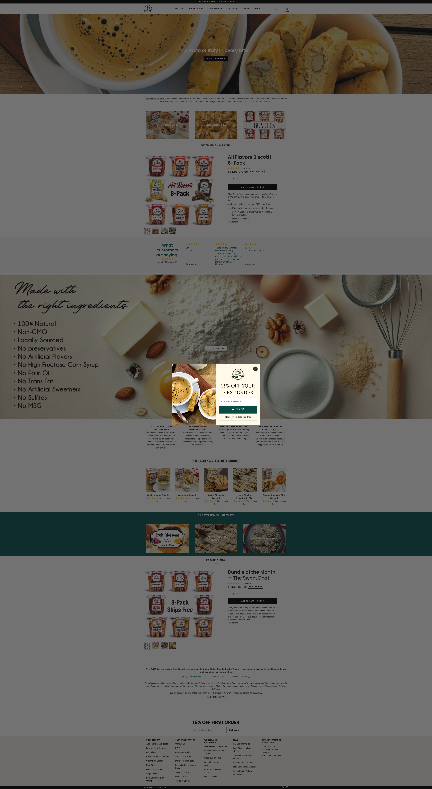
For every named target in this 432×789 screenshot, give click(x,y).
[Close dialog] (255, 369)
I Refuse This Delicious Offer (238, 417)
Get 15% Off (238, 409)
